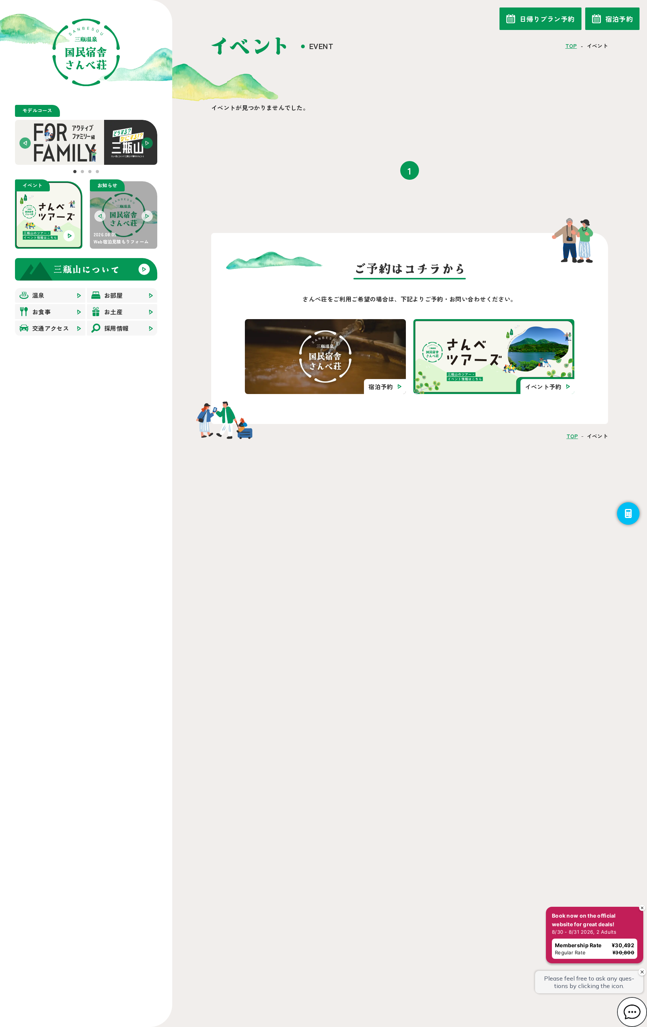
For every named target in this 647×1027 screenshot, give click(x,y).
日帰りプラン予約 (547, 19)
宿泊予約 (619, 19)
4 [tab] (97, 172)
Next (147, 143)
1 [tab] (75, 172)
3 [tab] (90, 172)
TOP (571, 45)
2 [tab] (82, 172)
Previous (25, 143)
